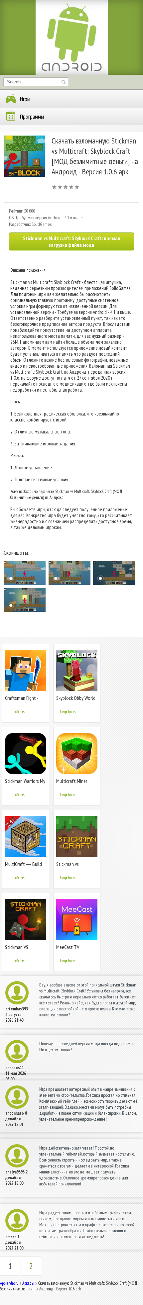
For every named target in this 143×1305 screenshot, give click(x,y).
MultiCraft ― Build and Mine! (23, 867)
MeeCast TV (67, 947)
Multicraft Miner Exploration (71, 784)
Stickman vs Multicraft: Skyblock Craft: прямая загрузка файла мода (71, 241)
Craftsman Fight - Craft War (21, 701)
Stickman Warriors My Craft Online (25, 784)
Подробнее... (16, 711)
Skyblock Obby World (75, 698)
